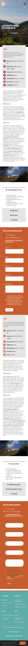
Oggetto (7, 275)
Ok (23, 643)
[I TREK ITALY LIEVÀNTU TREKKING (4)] (14, 174)
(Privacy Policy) (15, 303)
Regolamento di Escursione (14, 304)
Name (7, 521)
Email (7, 256)
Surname (8, 539)
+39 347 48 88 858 (10, 235)
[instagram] (14, 640)
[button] (1, 174)
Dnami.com (17, 631)
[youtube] (16, 640)
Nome (7, 247)
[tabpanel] (14, 200)
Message (8, 558)
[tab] (14, 189)
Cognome (8, 266)
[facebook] (11, 640)
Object (7, 549)
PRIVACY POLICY (10, 636)
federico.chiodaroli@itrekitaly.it (13, 237)
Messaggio (8, 284)
